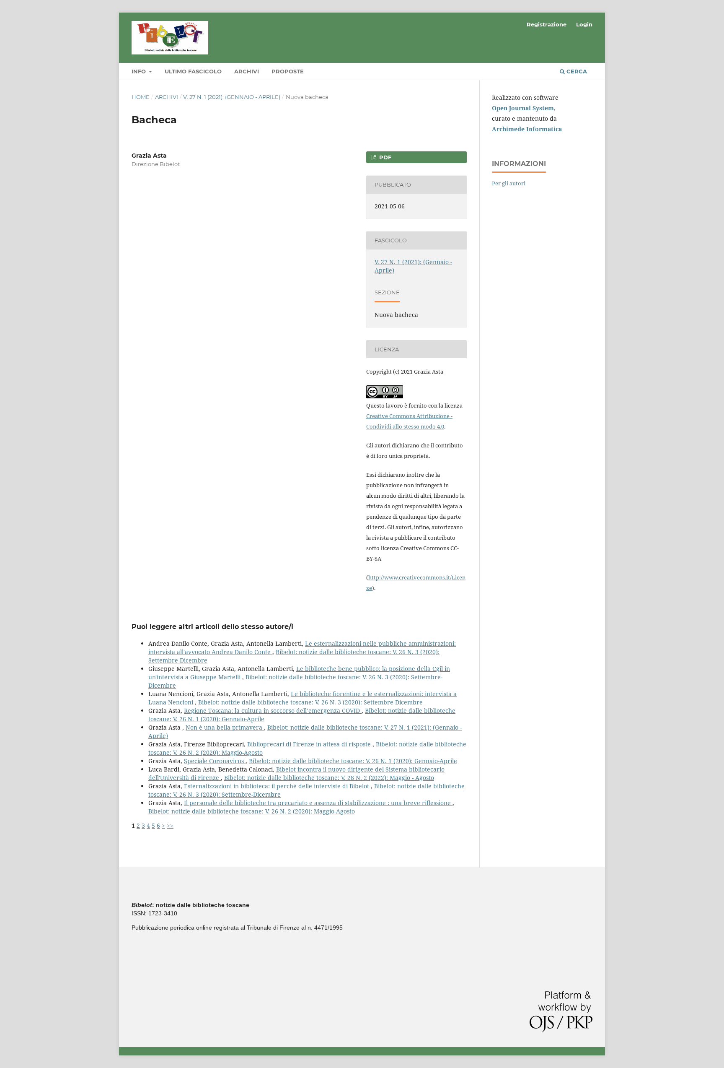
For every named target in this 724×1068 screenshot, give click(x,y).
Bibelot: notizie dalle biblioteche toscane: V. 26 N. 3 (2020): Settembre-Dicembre (310, 702)
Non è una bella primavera (225, 727)
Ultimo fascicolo (193, 71)
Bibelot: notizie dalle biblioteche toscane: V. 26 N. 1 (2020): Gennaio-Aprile (353, 761)
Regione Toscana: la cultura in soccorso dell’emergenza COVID (273, 711)
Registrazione (546, 24)
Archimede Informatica (527, 129)
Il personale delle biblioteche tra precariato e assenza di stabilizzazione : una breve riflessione (318, 803)
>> (170, 825)
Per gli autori (508, 183)
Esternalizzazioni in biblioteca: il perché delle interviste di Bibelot (277, 786)
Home (141, 97)
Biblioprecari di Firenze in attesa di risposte (309, 744)
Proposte (288, 71)
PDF (384, 157)
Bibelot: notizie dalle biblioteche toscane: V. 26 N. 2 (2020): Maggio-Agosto (251, 811)
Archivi (246, 71)
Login (584, 24)
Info (139, 71)
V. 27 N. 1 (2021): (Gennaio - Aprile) (231, 97)
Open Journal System (523, 108)
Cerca (576, 71)
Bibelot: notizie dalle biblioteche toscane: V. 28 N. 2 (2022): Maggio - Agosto (329, 778)
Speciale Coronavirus (215, 761)
